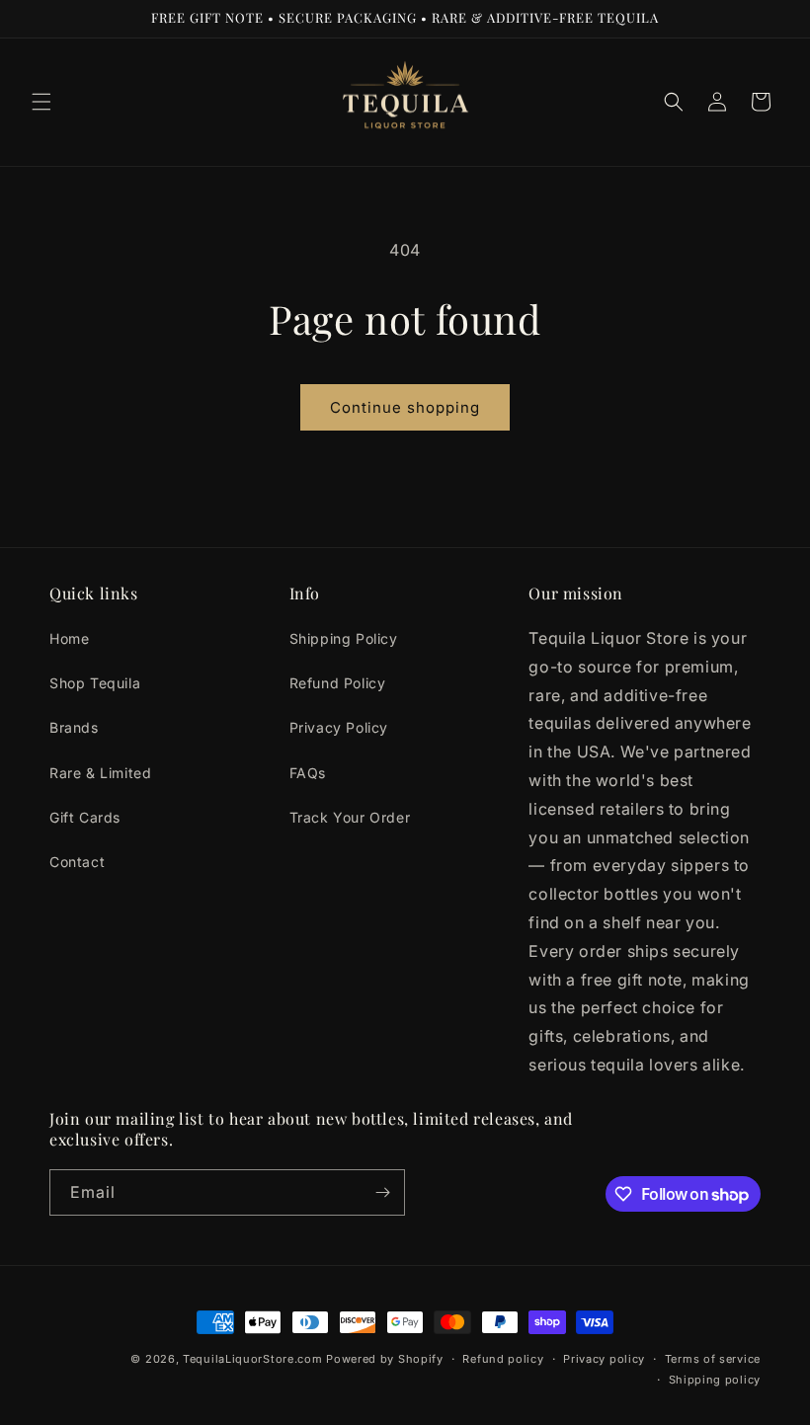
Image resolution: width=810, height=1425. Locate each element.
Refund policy (502, 1359)
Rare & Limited (100, 772)
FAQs (307, 772)
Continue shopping (405, 407)
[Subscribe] (382, 1192)
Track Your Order (350, 817)
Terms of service (713, 1359)
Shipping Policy (343, 638)
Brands (74, 727)
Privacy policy (604, 1359)
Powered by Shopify (385, 1359)
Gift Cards (85, 817)
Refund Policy (337, 682)
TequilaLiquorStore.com (252, 1359)
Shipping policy (715, 1379)
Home (69, 638)
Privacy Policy (338, 727)
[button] (41, 101)
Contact (77, 861)
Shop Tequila (94, 682)
